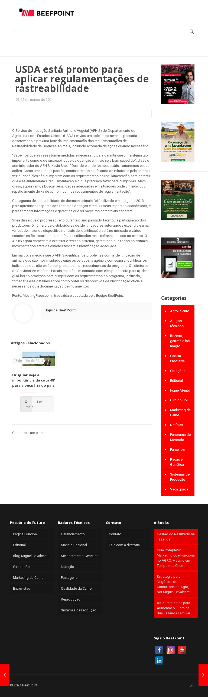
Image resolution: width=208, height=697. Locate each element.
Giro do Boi (179, 400)
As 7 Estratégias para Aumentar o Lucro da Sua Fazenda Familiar (173, 608)
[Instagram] (170, 650)
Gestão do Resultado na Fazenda (176, 536)
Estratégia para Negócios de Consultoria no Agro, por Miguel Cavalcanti (173, 584)
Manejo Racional (74, 545)
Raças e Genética (177, 462)
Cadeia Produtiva (177, 358)
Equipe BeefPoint (61, 310)
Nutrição (67, 567)
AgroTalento (179, 311)
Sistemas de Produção (180, 477)
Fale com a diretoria (124, 545)
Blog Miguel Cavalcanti (30, 556)
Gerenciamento (73, 534)
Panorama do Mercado (180, 437)
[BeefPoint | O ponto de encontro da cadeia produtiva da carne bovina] (46, 12)
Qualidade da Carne (76, 588)
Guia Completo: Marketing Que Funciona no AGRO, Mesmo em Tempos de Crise (176, 558)
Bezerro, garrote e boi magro (180, 341)
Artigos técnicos (177, 323)
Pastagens (69, 578)
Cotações (177, 371)
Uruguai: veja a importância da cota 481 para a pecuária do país (34, 380)
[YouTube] (182, 650)
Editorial (176, 381)
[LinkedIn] (159, 660)
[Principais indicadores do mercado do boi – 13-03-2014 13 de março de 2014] (203, 675)
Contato (115, 534)
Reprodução (70, 599)
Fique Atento (180, 390)
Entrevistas (21, 588)
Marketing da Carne (180, 412)
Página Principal (25, 534)
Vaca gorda (179, 489)
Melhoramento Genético (80, 556)
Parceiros (177, 450)
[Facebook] (159, 650)
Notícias (176, 425)
